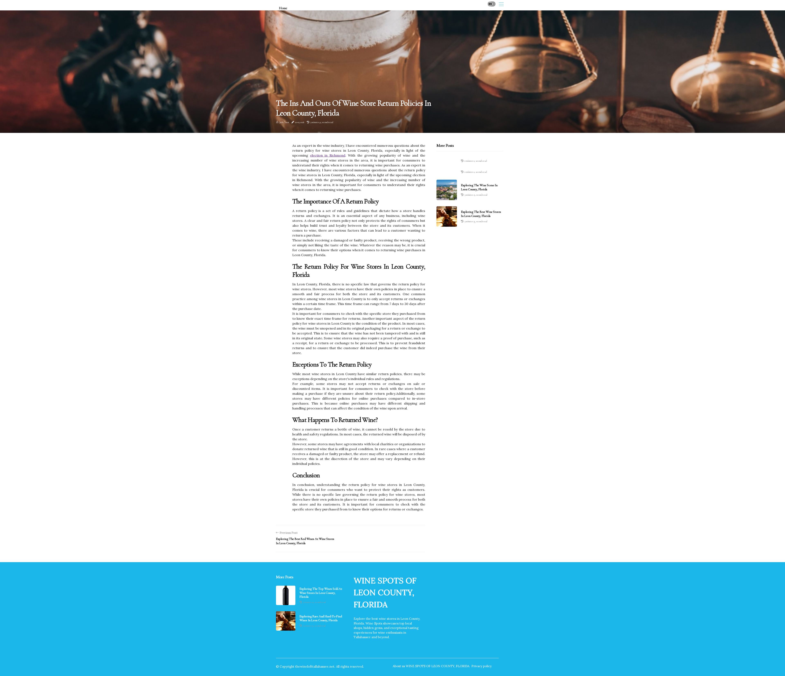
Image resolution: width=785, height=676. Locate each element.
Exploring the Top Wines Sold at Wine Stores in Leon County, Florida (320, 593)
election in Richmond (327, 155)
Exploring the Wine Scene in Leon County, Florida (479, 187)
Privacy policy (481, 666)
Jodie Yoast (284, 122)
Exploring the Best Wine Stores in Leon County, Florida (481, 214)
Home (283, 8)
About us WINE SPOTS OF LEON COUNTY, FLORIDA (431, 666)
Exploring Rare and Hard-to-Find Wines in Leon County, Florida (320, 618)
